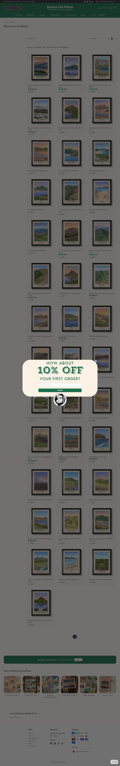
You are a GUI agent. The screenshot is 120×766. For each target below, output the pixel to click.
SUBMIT (60, 390)
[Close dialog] (96, 361)
